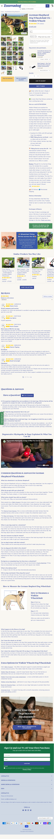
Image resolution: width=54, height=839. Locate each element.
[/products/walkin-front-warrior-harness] (8, 262)
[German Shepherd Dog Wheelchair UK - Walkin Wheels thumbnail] (3, 39)
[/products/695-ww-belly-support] (23, 262)
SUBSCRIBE (27, 763)
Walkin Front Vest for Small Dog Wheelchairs (37, 271)
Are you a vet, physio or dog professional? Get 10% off (40, 226)
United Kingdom (45, 818)
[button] (33, 24)
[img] (10, 304)
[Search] (47, 5)
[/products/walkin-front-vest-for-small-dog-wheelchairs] (38, 262)
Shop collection (27, 287)
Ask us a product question (21, 79)
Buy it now (41, 86)
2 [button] (25, 377)
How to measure (7, 78)
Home (2, 11)
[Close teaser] (3, 411)
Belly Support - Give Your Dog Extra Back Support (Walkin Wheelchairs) (44, 65)
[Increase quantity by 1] (38, 76)
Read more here (45, 220)
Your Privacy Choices (27, 829)
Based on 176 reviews (7, 298)
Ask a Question (28, 395)
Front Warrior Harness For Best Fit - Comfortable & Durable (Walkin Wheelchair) (44, 53)
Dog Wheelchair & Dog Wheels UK (12, 11)
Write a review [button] (47, 296)
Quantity (31, 73)
